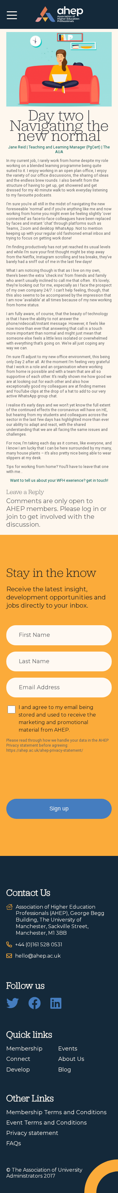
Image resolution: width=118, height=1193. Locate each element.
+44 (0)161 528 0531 (38, 945)
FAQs (13, 1143)
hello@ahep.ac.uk (38, 956)
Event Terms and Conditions (46, 1122)
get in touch (96, 480)
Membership (24, 1048)
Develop (18, 1069)
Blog (64, 1069)
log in (90, 509)
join (12, 516)
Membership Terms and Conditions (56, 1112)
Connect (18, 1059)
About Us (71, 1059)
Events (67, 1048)
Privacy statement (32, 1133)
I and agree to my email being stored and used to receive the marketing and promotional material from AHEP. (57, 718)
